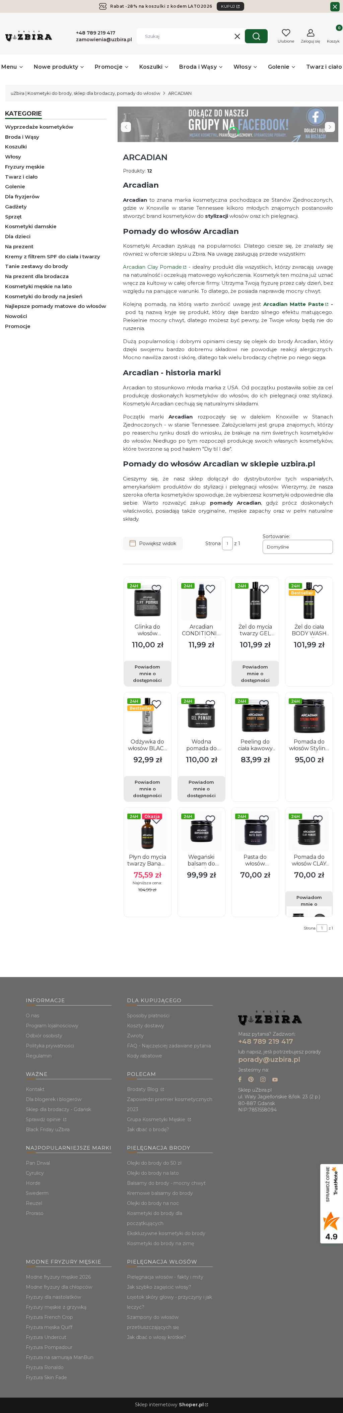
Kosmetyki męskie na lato (38, 286)
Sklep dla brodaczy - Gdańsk (58, 1109)
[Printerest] (251, 1080)
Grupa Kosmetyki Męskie (157, 1119)
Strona (213, 543)
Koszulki (16, 146)
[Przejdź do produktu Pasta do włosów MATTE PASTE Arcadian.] (255, 831)
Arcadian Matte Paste (293, 304)
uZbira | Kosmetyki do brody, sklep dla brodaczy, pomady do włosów (85, 93)
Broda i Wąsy (22, 137)
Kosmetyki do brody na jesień (43, 296)
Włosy (13, 156)
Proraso (35, 1213)
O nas (32, 1016)
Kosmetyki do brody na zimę (160, 1243)
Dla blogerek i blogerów (53, 1099)
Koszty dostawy (145, 1026)
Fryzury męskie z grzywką (56, 1307)
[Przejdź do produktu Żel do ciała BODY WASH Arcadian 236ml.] (309, 600)
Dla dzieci (17, 236)
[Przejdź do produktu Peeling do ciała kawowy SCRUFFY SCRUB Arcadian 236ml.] (255, 716)
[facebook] (240, 1080)
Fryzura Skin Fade (46, 1377)
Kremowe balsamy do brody (160, 1193)
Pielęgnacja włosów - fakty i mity (165, 1277)
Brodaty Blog (143, 1089)
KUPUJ (228, 6)
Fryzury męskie (25, 167)
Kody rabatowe (144, 1056)
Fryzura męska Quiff (49, 1327)
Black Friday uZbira (48, 1130)
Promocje (17, 326)
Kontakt (35, 1089)
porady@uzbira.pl (269, 1059)
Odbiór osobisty (44, 1036)
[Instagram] (263, 1080)
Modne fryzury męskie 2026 (58, 1277)
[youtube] (275, 1080)
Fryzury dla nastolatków (53, 1297)
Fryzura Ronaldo (45, 1367)
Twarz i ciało (21, 177)
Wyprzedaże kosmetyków (39, 127)
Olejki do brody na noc (153, 1203)
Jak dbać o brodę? (148, 1130)
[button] (256, 36)
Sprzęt (13, 216)
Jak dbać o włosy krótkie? (156, 1337)
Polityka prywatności (50, 1046)
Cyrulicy (35, 1173)
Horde (33, 1183)
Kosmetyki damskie (31, 226)
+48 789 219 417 (265, 1041)
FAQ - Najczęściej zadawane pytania (169, 1046)
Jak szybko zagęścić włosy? (159, 1287)
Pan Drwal (38, 1163)
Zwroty (135, 1036)
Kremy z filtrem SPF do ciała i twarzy (52, 256)
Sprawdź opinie (44, 1119)
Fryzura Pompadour (49, 1347)
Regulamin (39, 1056)
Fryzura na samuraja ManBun (59, 1357)
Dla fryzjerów (22, 196)
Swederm (37, 1193)
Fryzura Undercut (46, 1337)
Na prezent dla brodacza (37, 276)
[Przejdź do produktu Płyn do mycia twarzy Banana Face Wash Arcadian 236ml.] (147, 831)
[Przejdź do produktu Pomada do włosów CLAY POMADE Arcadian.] (309, 831)
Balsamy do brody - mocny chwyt (166, 1183)
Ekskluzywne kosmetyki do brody (166, 1233)
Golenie (15, 186)
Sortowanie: (276, 536)
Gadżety (16, 206)
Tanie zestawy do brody (36, 266)
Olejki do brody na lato (153, 1173)
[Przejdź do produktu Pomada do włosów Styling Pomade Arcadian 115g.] (309, 716)
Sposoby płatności (148, 1016)
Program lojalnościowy (52, 1026)
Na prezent (19, 246)
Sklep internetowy (169, 1405)
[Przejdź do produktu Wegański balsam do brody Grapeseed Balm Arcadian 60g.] (201, 831)
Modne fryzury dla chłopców (59, 1287)
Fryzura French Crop (49, 1317)
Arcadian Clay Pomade (152, 267)
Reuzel (34, 1203)
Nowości (16, 316)
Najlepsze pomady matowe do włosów (55, 306)
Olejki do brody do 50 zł (154, 1163)
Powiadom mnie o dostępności (147, 673)
